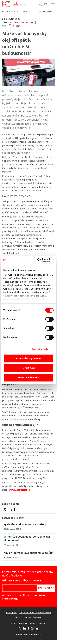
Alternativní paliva (43, 11)
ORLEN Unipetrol (32, 617)
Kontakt (17, 617)
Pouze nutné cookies (28, 377)
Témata (26, 11)
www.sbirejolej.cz (20, 489)
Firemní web (21, 634)
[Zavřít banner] (53, 260)
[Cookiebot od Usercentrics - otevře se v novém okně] (38, 260)
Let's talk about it (10, 11)
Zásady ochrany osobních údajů (35, 612)
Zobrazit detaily (40, 349)
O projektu (11, 612)
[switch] (49, 319)
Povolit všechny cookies (28, 358)
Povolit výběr (28, 368)
